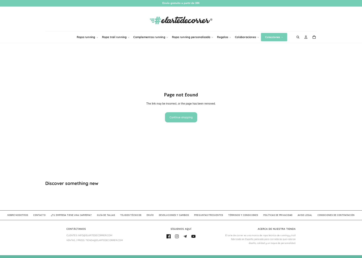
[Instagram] (177, 236)
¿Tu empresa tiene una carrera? (71, 215)
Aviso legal (305, 215)
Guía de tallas (106, 215)
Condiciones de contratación (336, 215)
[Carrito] (314, 37)
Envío (150, 215)
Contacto (39, 215)
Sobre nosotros (17, 215)
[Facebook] (168, 236)
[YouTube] (193, 236)
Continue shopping (181, 117)
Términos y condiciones (243, 215)
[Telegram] (185, 236)
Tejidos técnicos (130, 215)
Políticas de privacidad (277, 215)
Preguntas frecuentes (208, 215)
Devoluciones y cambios (174, 215)
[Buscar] (298, 37)
